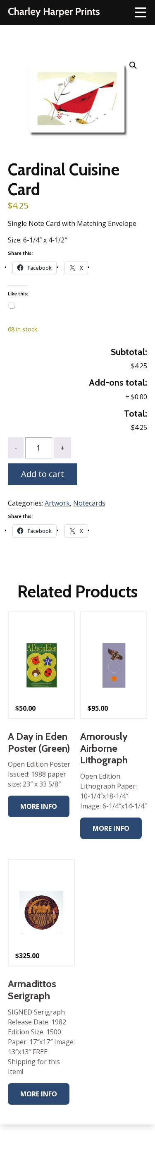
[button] (133, 65)
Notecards (89, 503)
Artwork (57, 503)
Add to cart (42, 474)
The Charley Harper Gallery (54, 12)
